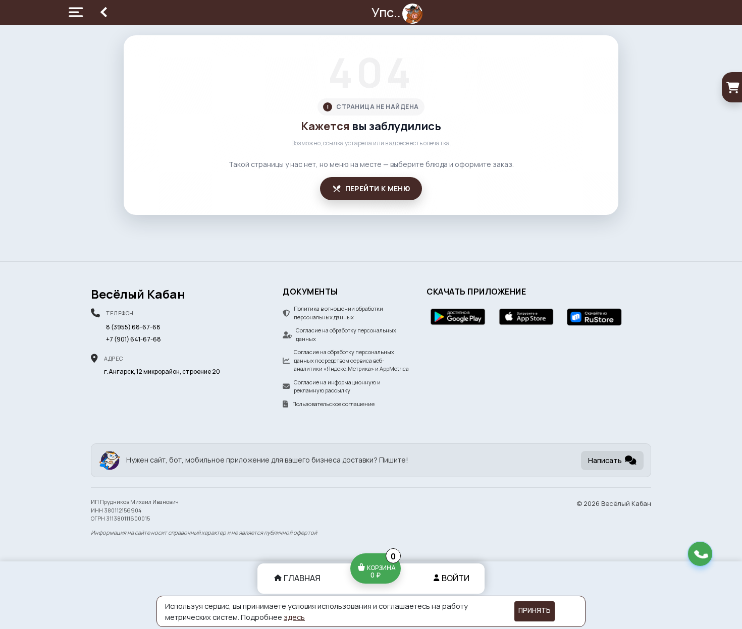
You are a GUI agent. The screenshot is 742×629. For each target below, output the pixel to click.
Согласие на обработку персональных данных (346, 334)
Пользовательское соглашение (333, 404)
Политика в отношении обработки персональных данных (338, 313)
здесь (294, 617)
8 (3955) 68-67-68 (133, 327)
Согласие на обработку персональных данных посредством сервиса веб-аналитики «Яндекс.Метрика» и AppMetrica (351, 360)
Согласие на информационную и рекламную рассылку (337, 386)
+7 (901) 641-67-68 (133, 339)
